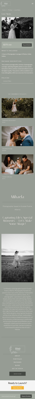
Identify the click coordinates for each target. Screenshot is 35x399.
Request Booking (27, 45)
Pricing (10, 10)
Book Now (17, 374)
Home (4, 10)
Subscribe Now (17, 388)
